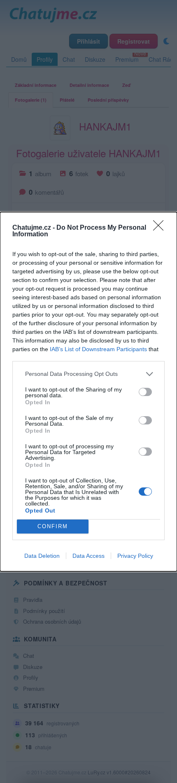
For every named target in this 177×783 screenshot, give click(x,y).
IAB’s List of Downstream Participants (98, 349)
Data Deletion (42, 555)
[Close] (161, 228)
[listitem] (88, 374)
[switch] (145, 392)
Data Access (88, 555)
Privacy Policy (135, 555)
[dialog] (88, 391)
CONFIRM (52, 526)
